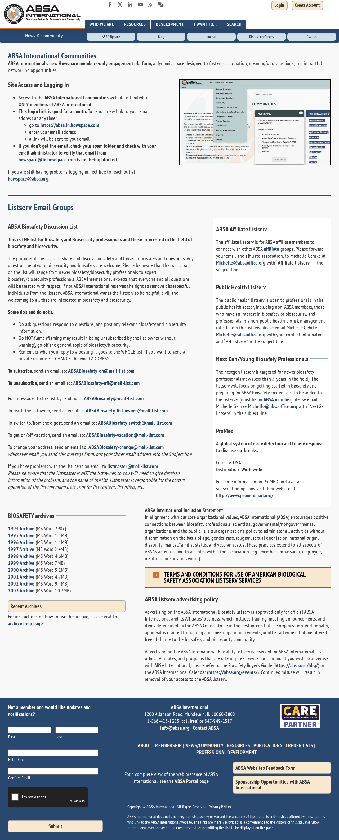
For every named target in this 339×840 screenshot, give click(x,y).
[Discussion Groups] (161, 4)
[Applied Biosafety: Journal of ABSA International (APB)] (211, 37)
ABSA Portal (186, 781)
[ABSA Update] (111, 37)
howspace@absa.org (28, 178)
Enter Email (17, 759)
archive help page (25, 623)
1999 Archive (21, 563)
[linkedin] (130, 4)
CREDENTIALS (299, 745)
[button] (307, 5)
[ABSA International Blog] (150, 4)
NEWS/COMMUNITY (204, 745)
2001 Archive (21, 576)
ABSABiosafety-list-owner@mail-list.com (126, 410)
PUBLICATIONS (267, 745)
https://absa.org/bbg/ (296, 665)
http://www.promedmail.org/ (245, 495)
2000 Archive (21, 569)
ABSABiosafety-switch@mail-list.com (135, 422)
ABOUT (144, 745)
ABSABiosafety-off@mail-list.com (106, 383)
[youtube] (140, 4)
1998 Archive (21, 556)
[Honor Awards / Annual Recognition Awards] (311, 37)
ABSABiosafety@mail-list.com (114, 398)
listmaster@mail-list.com (133, 466)
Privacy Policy (220, 806)
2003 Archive (21, 590)
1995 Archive (21, 535)
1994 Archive (21, 528)
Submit (55, 826)
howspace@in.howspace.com (47, 159)
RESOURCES (238, 745)
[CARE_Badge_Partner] (300, 706)
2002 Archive (21, 583)
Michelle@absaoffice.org (241, 262)
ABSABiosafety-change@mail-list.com (126, 447)
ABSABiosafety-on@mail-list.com (101, 370)
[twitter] (120, 4)
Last (59, 736)
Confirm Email (19, 777)
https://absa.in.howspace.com (70, 125)
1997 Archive (21, 549)
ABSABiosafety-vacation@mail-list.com (125, 435)
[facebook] (110, 4)
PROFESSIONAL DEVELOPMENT (226, 752)
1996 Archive (21, 542)
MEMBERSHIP (168, 745)
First (11, 736)
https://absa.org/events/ (232, 672)
